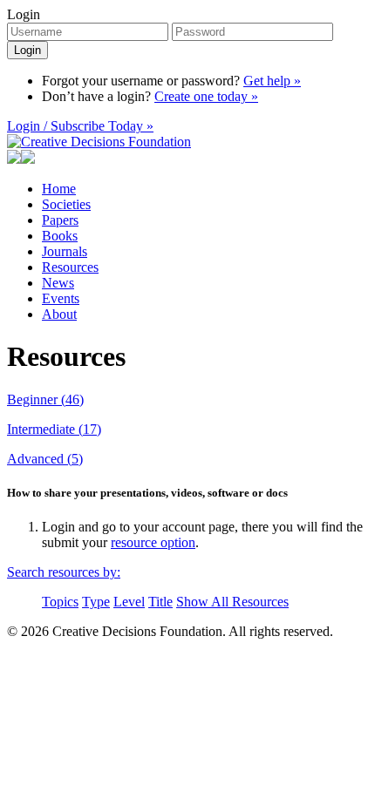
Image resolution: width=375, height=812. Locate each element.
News (58, 282)
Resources (70, 267)
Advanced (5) (45, 458)
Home (59, 188)
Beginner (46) (45, 399)
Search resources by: (63, 572)
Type (96, 601)
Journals (64, 251)
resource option (153, 542)
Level (129, 601)
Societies (66, 204)
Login (23, 14)
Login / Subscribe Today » (80, 125)
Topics (60, 601)
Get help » (272, 80)
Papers (60, 220)
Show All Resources (232, 601)
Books (60, 235)
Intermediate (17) (54, 429)
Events (60, 298)
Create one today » (206, 96)
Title (160, 601)
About (59, 314)
